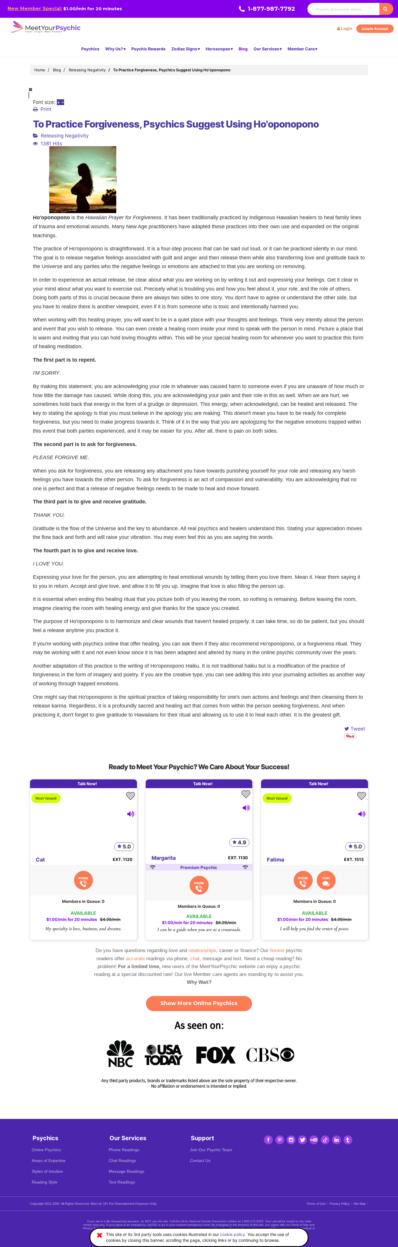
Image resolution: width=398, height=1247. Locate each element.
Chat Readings (122, 1160)
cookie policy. (233, 1234)
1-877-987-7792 (271, 8)
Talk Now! (87, 783)
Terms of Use (316, 1203)
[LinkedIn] (336, 1139)
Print (45, 109)
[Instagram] (291, 1139)
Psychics (90, 48)
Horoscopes (218, 48)
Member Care (301, 48)
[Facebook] (268, 1139)
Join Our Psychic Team (211, 1149)
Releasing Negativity (65, 136)
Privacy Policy (340, 1203)
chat (195, 958)
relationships (202, 950)
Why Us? (114, 48)
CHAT (326, 878)
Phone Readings (124, 1149)
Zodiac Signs (184, 48)
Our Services (266, 48)
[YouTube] (313, 1139)
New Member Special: (35, 8)
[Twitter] (302, 1139)
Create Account (375, 28)
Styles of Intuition (47, 1171)
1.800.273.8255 (252, 1221)
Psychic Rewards (148, 48)
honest (277, 950)
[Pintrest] (279, 1139)
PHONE (83, 878)
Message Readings (126, 1171)
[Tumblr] (348, 1139)
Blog (243, 48)
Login (346, 28)
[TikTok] (325, 1139)
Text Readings (122, 1182)
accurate (135, 958)
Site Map (359, 1203)
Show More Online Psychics (199, 1003)
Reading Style (44, 1182)
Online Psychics (46, 1149)
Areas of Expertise (49, 1160)
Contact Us (200, 1160)
